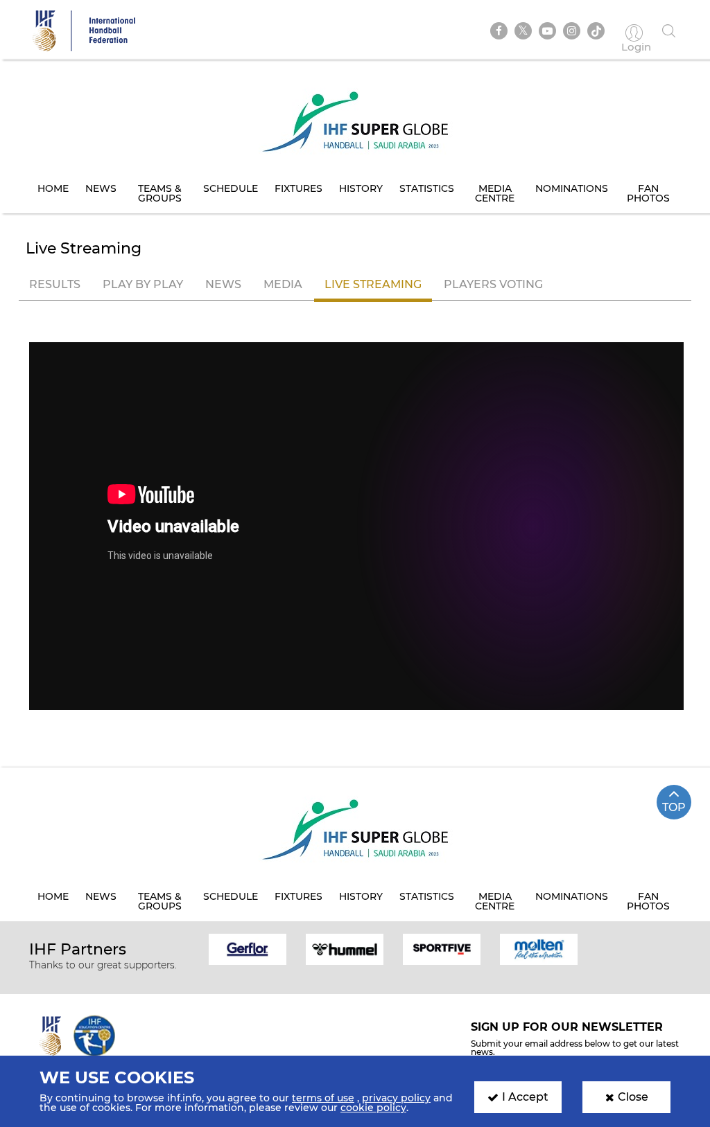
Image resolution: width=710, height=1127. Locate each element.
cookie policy (373, 1107)
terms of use (323, 1098)
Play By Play (143, 284)
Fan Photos (648, 193)
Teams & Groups (160, 193)
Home (53, 188)
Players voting (493, 284)
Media (282, 284)
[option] (247, 948)
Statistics (426, 188)
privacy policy (396, 1098)
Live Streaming (373, 284)
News (100, 188)
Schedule (230, 188)
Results (54, 284)
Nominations (571, 188)
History (361, 188)
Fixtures (298, 188)
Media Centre (494, 193)
